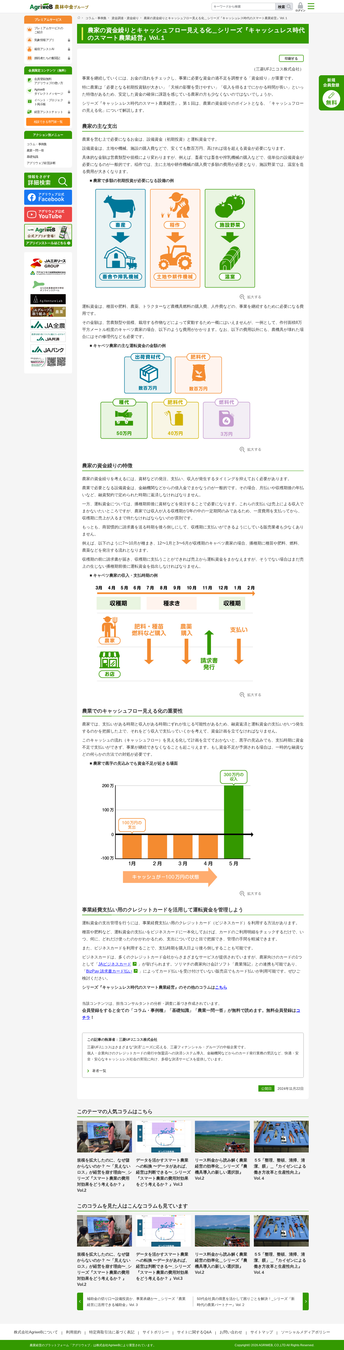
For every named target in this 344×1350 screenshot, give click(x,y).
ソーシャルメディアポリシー (305, 1332)
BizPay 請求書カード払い (109, 971)
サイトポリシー (156, 1332)
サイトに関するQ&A (194, 1332)
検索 (281, 7)
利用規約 (73, 1332)
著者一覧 (99, 1071)
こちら (221, 987)
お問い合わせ (231, 1332)
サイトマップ (261, 1332)
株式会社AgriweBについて (36, 1332)
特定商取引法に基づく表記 (111, 1332)
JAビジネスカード (114, 964)
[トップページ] (78, 17)
